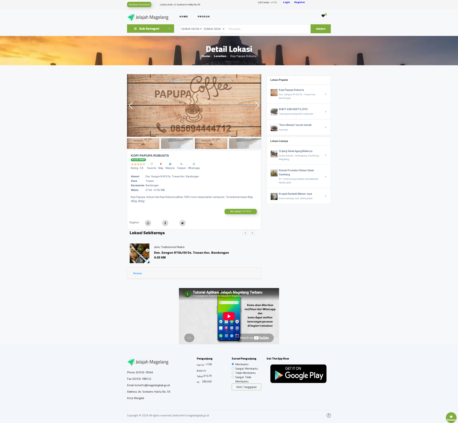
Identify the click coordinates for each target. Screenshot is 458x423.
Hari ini (200, 365)
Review (137, 273)
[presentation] (245, 232)
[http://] (170, 164)
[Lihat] (194, 105)
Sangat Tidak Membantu (243, 379)
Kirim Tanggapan (246, 387)
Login (286, 2)
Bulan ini (201, 370)
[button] (257, 105)
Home (183, 16)
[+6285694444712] (181, 164)
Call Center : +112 (267, 2)
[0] (323, 16)
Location (220, 56)
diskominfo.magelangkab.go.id (191, 415)
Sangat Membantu (246, 368)
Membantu (242, 364)
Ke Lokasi (240, 211)
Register (299, 2)
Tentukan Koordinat (139, 4)
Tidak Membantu (245, 373)
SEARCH (320, 28)
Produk (204, 16)
